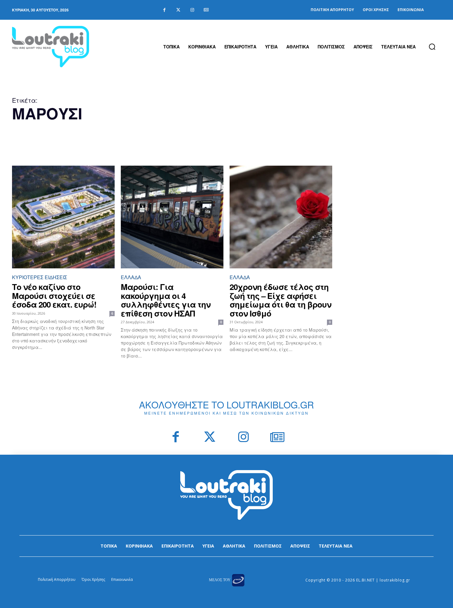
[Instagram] (192, 10)
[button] (432, 47)
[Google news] (206, 10)
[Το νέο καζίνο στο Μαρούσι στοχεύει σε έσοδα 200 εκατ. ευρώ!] (63, 217)
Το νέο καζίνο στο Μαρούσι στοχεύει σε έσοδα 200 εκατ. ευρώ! (54, 295)
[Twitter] (178, 10)
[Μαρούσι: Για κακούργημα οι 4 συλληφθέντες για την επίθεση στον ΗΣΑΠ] (172, 217)
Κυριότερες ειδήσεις (39, 277)
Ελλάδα (131, 277)
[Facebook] (164, 10)
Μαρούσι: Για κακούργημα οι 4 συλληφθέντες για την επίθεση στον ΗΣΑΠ (165, 300)
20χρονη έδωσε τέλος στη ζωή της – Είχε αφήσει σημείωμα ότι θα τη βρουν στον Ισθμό (280, 300)
